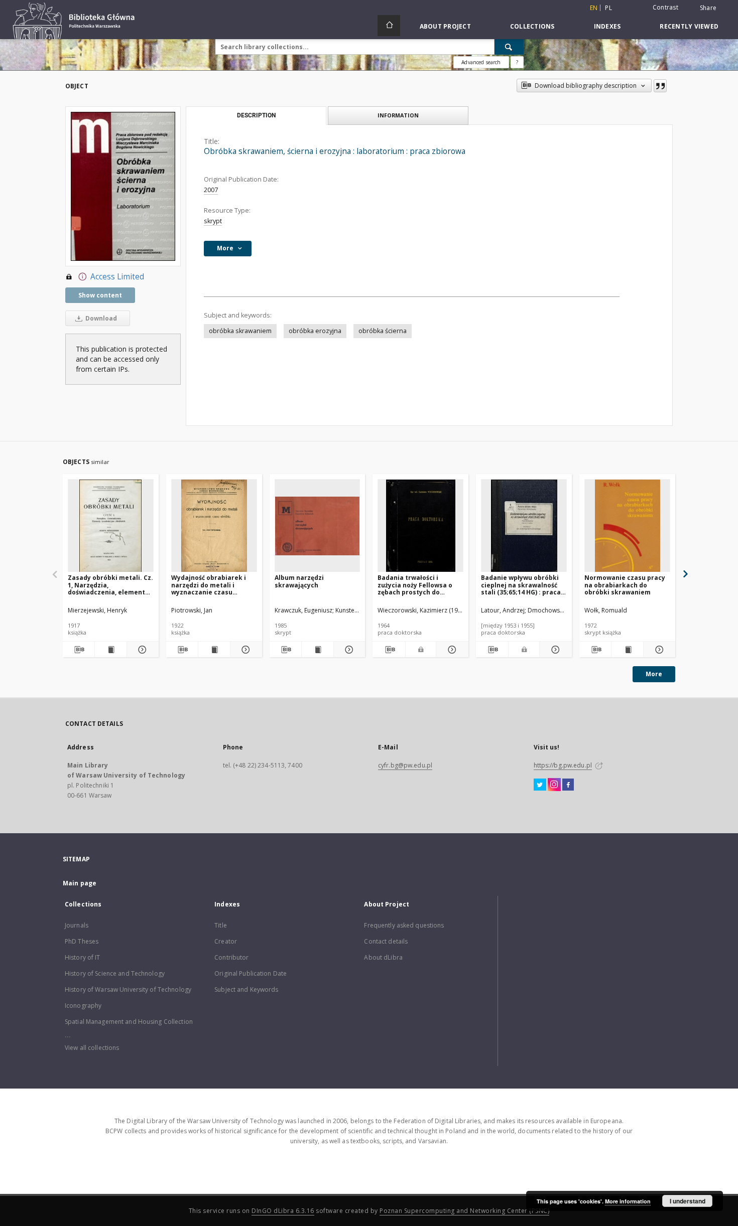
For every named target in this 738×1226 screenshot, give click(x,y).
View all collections (92, 1047)
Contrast (665, 7)
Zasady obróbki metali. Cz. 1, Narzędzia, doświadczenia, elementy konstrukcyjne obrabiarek (110, 584)
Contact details (386, 941)
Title (220, 925)
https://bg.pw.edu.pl (563, 765)
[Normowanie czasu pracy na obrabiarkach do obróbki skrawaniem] (627, 526)
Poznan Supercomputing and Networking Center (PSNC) (464, 1210)
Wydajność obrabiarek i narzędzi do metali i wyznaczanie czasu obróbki (208, 584)
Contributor (231, 957)
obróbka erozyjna (315, 331)
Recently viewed (689, 26)
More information (628, 1201)
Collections (532, 26)
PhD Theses (81, 941)
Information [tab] (398, 115)
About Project (445, 26)
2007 (211, 190)
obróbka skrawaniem (240, 331)
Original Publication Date (250, 973)
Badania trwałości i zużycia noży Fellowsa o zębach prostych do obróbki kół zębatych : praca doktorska (415, 584)
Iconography (83, 1005)
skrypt (213, 221)
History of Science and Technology (115, 973)
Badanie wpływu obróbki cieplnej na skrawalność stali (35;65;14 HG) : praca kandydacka (521, 584)
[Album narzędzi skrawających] (317, 526)
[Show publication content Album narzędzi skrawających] (317, 649)
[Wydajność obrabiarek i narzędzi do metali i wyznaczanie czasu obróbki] (214, 526)
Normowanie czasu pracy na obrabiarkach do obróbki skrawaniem (624, 584)
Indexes (607, 26)
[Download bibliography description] (78, 649)
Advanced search (481, 62)
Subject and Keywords (246, 989)
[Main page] (389, 25)
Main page (79, 883)
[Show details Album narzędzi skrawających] (348, 649)
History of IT (82, 957)
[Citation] (660, 85)
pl (608, 8)
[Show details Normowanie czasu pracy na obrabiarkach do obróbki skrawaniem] (658, 649)
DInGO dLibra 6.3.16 (283, 1210)
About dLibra (383, 957)
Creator (225, 941)
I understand (687, 1200)
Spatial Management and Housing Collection (129, 1021)
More (654, 674)
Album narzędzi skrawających (299, 581)
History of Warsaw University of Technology (128, 989)
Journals (76, 925)
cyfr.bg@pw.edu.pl (405, 765)
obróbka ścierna (382, 331)
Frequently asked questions (404, 925)
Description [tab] (256, 115)
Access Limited (117, 276)
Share (708, 8)
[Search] (509, 47)
